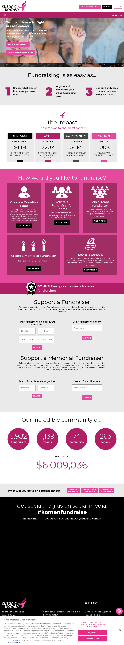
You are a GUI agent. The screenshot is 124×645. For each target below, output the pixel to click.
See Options (24, 226)
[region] (62, 630)
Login (118, 7)
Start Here (33, 268)
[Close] (120, 630)
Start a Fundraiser (17, 45)
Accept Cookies (92, 639)
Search (37, 347)
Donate (107, 7)
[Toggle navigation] (5, 15)
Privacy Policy (14, 642)
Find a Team (100, 221)
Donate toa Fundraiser (107, 490)
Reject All (92, 632)
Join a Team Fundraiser (20, 52)
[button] (119, 611)
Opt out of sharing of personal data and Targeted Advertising (92, 624)
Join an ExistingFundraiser (90, 490)
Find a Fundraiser (90, 7)
